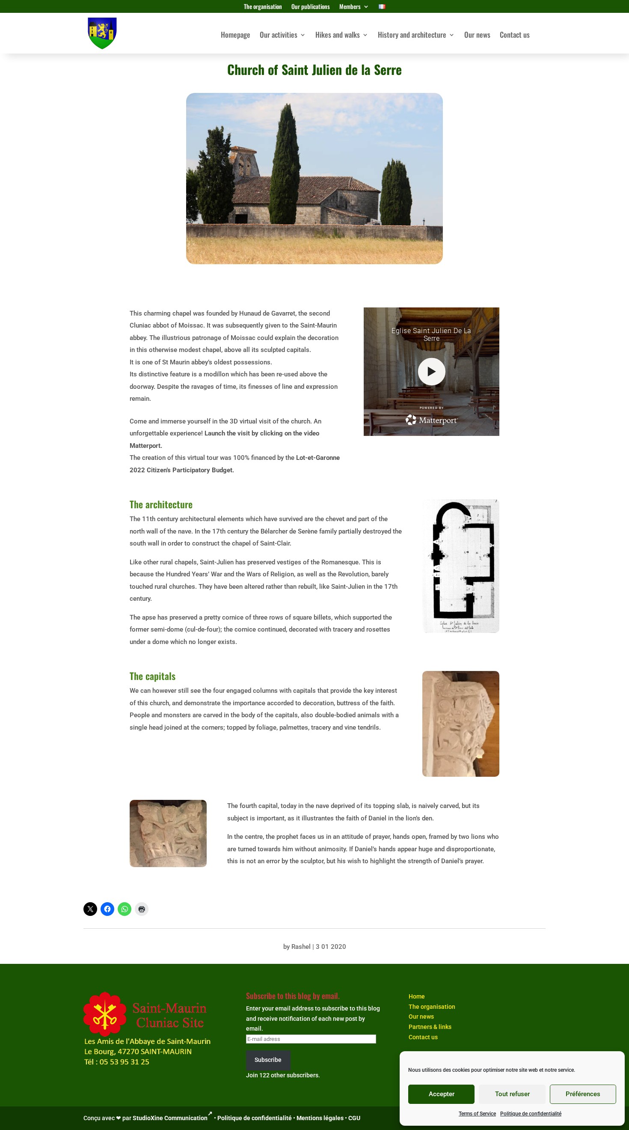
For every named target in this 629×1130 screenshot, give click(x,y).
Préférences (583, 1094)
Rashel (301, 947)
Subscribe (268, 1059)
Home (417, 996)
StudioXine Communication (170, 1118)
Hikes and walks (337, 36)
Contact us (515, 36)
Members (350, 7)
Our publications (310, 7)
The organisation (263, 7)
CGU (354, 1118)
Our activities (278, 36)
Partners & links (430, 1026)
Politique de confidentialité (530, 1114)
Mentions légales (320, 1118)
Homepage (235, 36)
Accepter (441, 1094)
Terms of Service (477, 1114)
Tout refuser (512, 1094)
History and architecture (412, 36)
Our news (477, 36)
